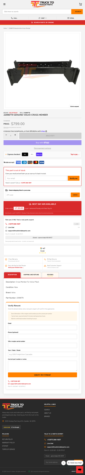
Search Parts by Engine (44, 22)
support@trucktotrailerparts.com (19, 231)
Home (5, 28)
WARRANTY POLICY (8, 443)
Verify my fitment (42, 375)
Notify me (73, 178)
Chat (43, 18)
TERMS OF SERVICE (8, 449)
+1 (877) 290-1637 (26, 183)
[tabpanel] (42, 336)
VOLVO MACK (13, 112)
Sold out (50, 136)
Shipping (6, 127)
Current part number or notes (17, 359)
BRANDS (47, 416)
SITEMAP (5, 446)
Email (72, 18)
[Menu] (4, 4)
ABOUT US (47, 413)
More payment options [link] (42, 148)
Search (78, 11)
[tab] (12, 275)
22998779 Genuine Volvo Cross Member (19, 28)
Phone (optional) (13, 332)
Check (75, 195)
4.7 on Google (11, 427)
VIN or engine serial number (16, 341)
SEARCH (47, 410)
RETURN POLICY (7, 439)
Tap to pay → (75, 154)
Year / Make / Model (14, 350)
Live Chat (11, 227)
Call (15, 18)
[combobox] (42, 11)
